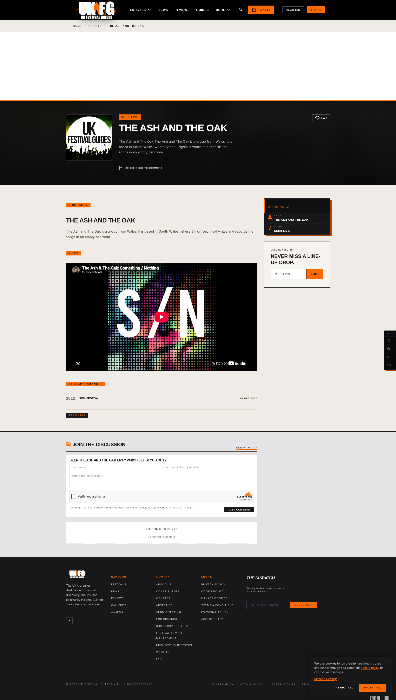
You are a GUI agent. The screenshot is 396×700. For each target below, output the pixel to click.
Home (77, 26)
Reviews (182, 10)
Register (293, 9)
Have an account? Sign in (177, 507)
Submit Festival (169, 612)
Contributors (168, 591)
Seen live (130, 117)
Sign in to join (247, 447)
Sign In (316, 9)
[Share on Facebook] (388, 349)
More (223, 9)
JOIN (315, 273)
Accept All (372, 687)
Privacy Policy (213, 584)
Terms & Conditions (217, 605)
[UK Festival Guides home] (85, 575)
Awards (117, 612)
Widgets (163, 652)
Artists (95, 26)
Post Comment (239, 509)
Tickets (261, 10)
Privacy (308, 684)
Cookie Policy (212, 591)
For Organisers (169, 619)
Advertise (164, 605)
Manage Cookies (214, 598)
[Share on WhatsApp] (388, 357)
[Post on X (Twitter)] (388, 340)
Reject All (344, 687)
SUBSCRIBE (303, 605)
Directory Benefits (172, 626)
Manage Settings (325, 679)
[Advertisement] (198, 69)
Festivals (140, 9)
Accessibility (212, 619)
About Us (163, 584)
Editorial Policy (214, 612)
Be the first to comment (140, 168)
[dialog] (350, 676)
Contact (163, 598)
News (163, 10)
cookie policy (370, 667)
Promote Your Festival (175, 645)
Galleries (119, 605)
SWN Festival (89, 398)
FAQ (159, 659)
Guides (202, 10)
